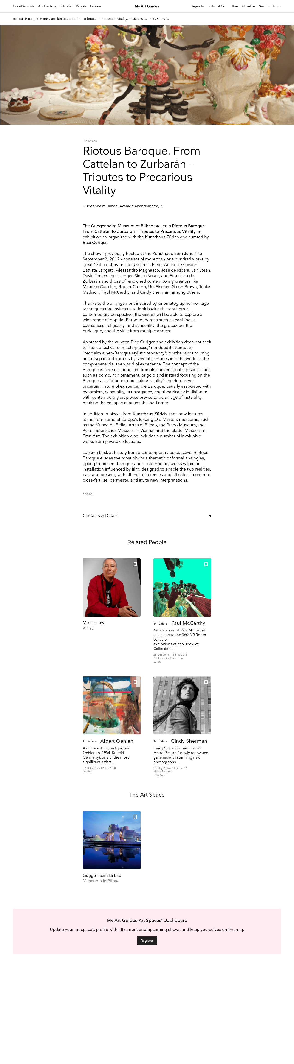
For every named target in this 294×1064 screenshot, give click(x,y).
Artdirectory (47, 6)
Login (277, 6)
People (81, 6)
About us (248, 6)
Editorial (66, 6)
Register (147, 941)
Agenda (198, 6)
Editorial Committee (222, 6)
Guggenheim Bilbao (100, 206)
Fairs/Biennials (23, 6)
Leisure (95, 6)
